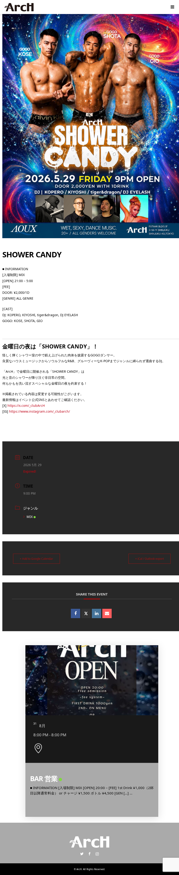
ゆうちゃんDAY (53, 778)
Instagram (97, 853)
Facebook (89, 853)
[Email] (107, 613)
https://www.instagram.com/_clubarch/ (39, 411)
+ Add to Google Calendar (36, 559)
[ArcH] (19, 7)
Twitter (81, 853)
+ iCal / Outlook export (149, 559)
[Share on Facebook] (75, 613)
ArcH (79, 869)
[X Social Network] (86, 613)
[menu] (172, 7)
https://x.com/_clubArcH (26, 405)
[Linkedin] (96, 613)
